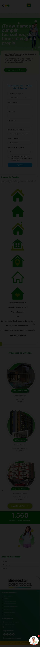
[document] (20, 323)
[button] (33, 324)
